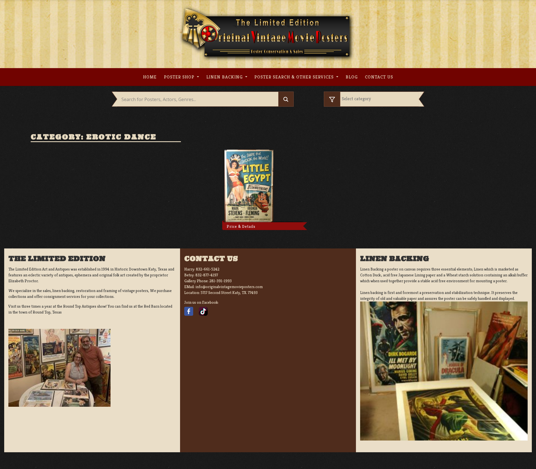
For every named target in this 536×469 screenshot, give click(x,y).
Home (150, 77)
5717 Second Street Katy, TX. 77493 (229, 292)
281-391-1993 (220, 280)
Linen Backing (225, 77)
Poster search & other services (294, 77)
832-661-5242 (207, 269)
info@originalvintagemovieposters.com (229, 286)
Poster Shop (180, 77)
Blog (352, 77)
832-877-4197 (206, 274)
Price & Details (241, 226)
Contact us (379, 77)
